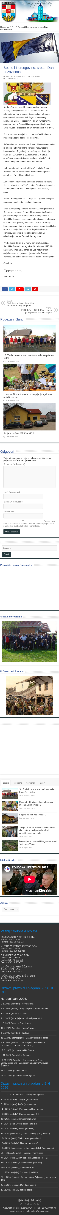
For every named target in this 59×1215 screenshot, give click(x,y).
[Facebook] (25, 1204)
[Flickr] (31, 1204)
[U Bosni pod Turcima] (29, 695)
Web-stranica (9, 511)
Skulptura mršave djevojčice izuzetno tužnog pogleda (20, 303)
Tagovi (42, 783)
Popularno (17, 783)
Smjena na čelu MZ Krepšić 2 (18, 433)
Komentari (30, 783)
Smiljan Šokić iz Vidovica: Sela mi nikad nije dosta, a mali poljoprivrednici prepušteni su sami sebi (37, 830)
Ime (11, 492)
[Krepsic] (29, 11)
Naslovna (4, 27)
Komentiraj (35, 76)
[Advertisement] (25, 750)
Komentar (14, 464)
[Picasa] (34, 1204)
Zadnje (6, 783)
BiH (13, 27)
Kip (7, 76)
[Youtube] (38, 1204)
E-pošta (13, 502)
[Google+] (22, 1204)
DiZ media (35, 1200)
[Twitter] (28, 1204)
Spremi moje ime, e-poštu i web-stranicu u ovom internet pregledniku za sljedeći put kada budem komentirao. (29, 523)
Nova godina (27, 1004)
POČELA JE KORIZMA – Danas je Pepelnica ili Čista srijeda (36, 310)
